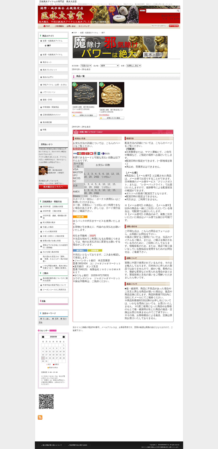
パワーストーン (49, 92)
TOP (48, 26)
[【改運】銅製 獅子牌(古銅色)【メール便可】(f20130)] (84, 93)
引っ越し (165, 19)
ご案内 (45, 273)
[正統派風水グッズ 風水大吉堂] (63, 19)
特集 (44, 130)
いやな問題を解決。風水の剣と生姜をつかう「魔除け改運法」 (55, 267)
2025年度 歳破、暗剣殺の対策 (55, 217)
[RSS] (40, 418)
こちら (109, 143)
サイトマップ (84, 26)
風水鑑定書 (47, 122)
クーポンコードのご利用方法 (54, 290)
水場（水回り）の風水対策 (53, 236)
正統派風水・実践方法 (52, 201)
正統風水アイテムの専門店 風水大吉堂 (58, 1)
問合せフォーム (159, 231)
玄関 (171, 19)
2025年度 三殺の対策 (52, 211)
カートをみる (173, 26)
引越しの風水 (48, 227)
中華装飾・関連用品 (51, 107)
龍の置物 (177, 19)
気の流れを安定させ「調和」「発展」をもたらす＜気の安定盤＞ (55, 259)
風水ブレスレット (50, 70)
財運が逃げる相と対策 (52, 241)
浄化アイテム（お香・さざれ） (55, 85)
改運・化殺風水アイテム (89, 33)
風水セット (47, 62)
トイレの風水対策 (50, 231)
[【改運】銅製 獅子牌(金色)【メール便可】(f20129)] (111, 94)
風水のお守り (48, 77)
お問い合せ (71, 26)
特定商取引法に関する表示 (78, 445)
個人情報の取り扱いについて (52, 445)
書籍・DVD (47, 100)
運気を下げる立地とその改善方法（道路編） (55, 246)
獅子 (49, 46)
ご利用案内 (59, 26)
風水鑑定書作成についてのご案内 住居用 (55, 279)
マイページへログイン (159, 26)
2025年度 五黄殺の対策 (53, 207)
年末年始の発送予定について (54, 285)
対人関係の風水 (49, 222)
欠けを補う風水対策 (51, 252)
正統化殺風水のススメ (52, 115)
